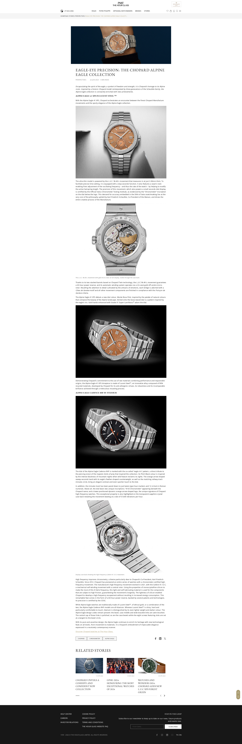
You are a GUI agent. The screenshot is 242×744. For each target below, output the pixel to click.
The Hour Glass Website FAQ (95, 726)
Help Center (66, 714)
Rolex (94, 11)
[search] (177, 11)
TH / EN (179, 735)
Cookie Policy (88, 714)
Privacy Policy (88, 718)
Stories (147, 11)
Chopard (81, 638)
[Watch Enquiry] (238, 697)
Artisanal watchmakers (122, 11)
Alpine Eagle (109, 638)
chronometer (95, 638)
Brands (138, 11)
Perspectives (80, 16)
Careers (64, 718)
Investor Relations (69, 722)
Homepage (64, 16)
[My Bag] (238, 692)
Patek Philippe (104, 11)
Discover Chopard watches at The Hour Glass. (94, 631)
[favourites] (167, 11)
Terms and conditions (92, 722)
